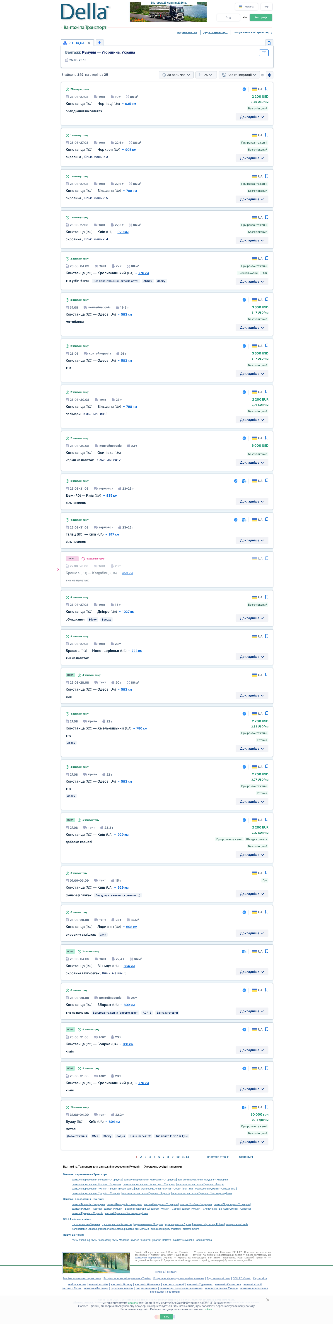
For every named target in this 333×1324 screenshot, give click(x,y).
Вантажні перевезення (77, 1174)
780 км (141, 728)
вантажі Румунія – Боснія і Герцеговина (126, 1208)
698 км (131, 927)
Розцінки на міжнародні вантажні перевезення (178, 1278)
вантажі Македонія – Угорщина (124, 1204)
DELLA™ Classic (242, 1278)
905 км (130, 149)
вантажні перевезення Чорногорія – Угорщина (149, 1184)
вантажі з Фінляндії (96, 1288)
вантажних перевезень (148, 1257)
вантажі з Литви (72, 1288)
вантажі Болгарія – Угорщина (88, 1204)
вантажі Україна (98, 1284)
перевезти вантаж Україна (221, 1288)
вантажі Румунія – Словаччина (199, 1208)
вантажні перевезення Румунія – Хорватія (146, 1193)
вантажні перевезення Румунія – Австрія (200, 1184)
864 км (129, 966)
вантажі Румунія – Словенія (235, 1208)
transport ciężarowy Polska (208, 1224)
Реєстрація (261, 17)
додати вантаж (187, 32)
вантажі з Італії (253, 1284)
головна (159, 1271)
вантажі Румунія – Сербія (165, 1208)
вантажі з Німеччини (147, 1284)
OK (166, 1317)
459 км (127, 573)
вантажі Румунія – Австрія (87, 1208)
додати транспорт (215, 32)
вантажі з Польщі (121, 1284)
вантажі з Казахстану (228, 1284)
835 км (111, 495)
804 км (114, 1121)
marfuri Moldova (162, 1240)
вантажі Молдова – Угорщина (161, 1204)
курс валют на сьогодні (165, 1291)
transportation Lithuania (84, 1228)
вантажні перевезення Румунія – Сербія (158, 1188)
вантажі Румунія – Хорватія (87, 1213)
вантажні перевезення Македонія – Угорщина (150, 1179)
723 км (137, 651)
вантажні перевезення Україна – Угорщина (96, 1184)
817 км (114, 534)
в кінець (244, 1157)
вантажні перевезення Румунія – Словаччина (209, 1188)
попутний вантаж (146, 1288)
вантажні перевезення (254, 1288)
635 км (130, 104)
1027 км (128, 612)
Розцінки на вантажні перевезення (82, 1278)
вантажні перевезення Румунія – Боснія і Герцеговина (102, 1188)
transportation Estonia (111, 1228)
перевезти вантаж (122, 1288)
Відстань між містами (218, 1278)
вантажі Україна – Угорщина (196, 1204)
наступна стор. (217, 1157)
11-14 (185, 1157)
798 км (131, 191)
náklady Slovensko (183, 1240)
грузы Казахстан (100, 1240)
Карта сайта (260, 1278)
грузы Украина (80, 1240)
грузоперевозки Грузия (178, 1224)
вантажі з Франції (173, 1284)
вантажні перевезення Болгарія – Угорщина (97, 1179)
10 (178, 1157)
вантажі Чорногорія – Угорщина (232, 1204)
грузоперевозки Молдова (148, 1224)
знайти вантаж (77, 1284)
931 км (128, 1044)
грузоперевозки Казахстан (117, 1224)
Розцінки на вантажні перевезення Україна (127, 1278)
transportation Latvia (237, 1224)
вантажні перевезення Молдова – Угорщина (203, 1179)
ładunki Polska (204, 1240)
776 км (143, 273)
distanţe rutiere (191, 1228)
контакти (172, 1271)
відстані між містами (137, 1228)
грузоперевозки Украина (86, 1224)
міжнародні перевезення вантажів (181, 1288)
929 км (123, 232)
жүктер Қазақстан (141, 1240)
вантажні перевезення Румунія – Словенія (96, 1193)
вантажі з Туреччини (199, 1284)
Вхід (228, 17)
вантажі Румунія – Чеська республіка (126, 1213)
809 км (129, 1005)
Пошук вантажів (73, 1234)
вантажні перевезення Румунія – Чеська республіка (202, 1193)
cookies (133, 1303)
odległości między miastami (166, 1228)
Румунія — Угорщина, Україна (100, 52)
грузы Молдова (120, 1240)
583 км (126, 314)
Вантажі (98, 1199)
